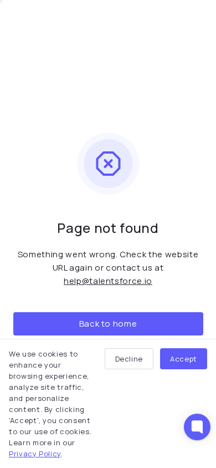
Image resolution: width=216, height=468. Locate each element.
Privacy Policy (35, 454)
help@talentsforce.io (108, 281)
